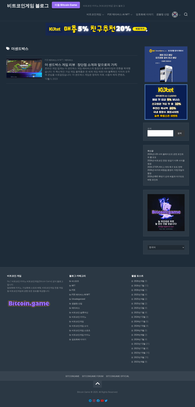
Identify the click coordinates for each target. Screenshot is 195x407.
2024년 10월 (139, 326)
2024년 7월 (139, 339)
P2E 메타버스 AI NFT (118, 14)
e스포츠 (75, 281)
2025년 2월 (139, 308)
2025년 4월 (139, 299)
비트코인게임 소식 (80, 326)
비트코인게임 (94, 14)
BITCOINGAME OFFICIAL (117, 376)
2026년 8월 (139, 281)
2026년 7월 (139, 285)
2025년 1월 (139, 312)
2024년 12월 (139, 317)
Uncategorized (78, 299)
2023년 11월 (139, 348)
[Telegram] (90, 400)
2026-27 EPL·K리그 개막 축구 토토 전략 (164, 167)
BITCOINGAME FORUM (92, 376)
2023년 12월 (139, 344)
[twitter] (106, 400)
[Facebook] (98, 400)
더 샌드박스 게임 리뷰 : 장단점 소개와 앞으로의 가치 (81, 64)
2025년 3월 (139, 303)
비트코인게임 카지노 (81, 335)
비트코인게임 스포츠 (81, 330)
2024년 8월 (139, 335)
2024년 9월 (139, 330)
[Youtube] (102, 400)
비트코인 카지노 (79, 317)
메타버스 (69, 60)
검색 (149, 128)
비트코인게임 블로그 (28, 5)
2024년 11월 (139, 321)
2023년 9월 (139, 357)
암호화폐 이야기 (144, 14)
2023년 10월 (139, 353)
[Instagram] (94, 400)
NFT (73, 285)
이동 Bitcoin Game (66, 4)
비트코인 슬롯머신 (80, 312)
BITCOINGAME (72, 376)
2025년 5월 (139, 294)
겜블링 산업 (162, 14)
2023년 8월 (139, 362)
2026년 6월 (139, 290)
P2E (73, 290)
